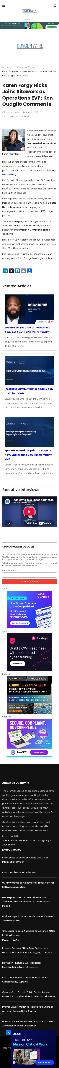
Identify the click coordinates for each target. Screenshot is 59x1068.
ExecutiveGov (11, 849)
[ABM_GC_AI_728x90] (29, 25)
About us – (8, 840)
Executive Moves (26, 67)
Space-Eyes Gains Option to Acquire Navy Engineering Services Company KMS (28, 455)
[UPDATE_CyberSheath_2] (29, 695)
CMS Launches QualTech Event (19, 872)
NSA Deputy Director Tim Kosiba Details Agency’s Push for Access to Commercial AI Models (26, 901)
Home (8, 67)
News (27, 116)
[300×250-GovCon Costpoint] (32, 1049)
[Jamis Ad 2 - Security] (29, 738)
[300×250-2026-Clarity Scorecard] (29, 609)
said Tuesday (9, 174)
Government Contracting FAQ (32, 840)
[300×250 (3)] (29, 652)
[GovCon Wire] (29, 11)
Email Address (10, 570)
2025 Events (9, 844)
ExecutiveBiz (11, 940)
